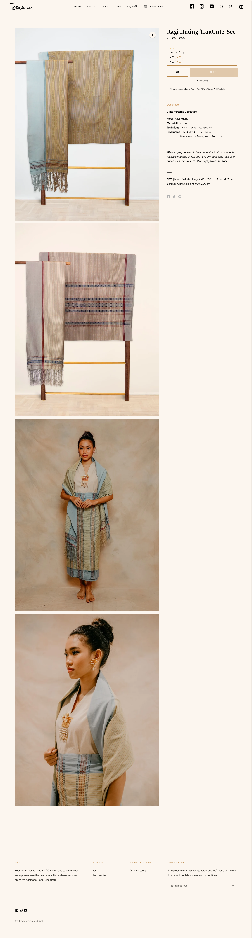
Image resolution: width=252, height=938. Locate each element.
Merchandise (98, 875)
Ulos (93, 870)
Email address (179, 881)
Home (77, 6)
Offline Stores (138, 870)
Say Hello (132, 6)
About (117, 6)
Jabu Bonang (155, 6)
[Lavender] (180, 59)
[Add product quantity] (171, 72)
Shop (90, 6)
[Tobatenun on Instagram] (202, 7)
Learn (104, 6)
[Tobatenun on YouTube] (212, 7)
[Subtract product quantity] (184, 72)
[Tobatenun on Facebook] (192, 7)
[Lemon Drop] (173, 59)
